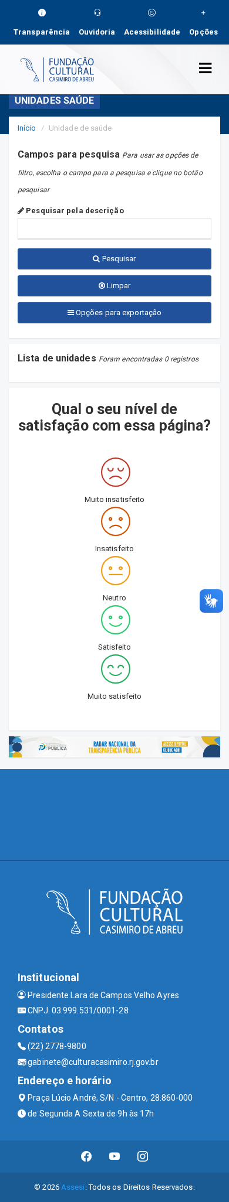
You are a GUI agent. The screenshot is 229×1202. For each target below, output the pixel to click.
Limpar (118, 285)
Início (27, 128)
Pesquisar (118, 258)
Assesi (73, 1187)
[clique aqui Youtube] (115, 1156)
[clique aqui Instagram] (143, 1156)
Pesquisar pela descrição (74, 210)
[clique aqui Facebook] (86, 1156)
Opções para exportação (117, 312)
